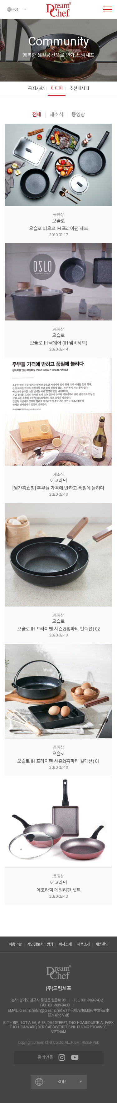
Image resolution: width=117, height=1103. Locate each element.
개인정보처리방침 (40, 944)
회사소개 (65, 944)
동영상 (78, 115)
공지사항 (36, 88)
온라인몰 (45, 1057)
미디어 (57, 88)
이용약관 (15, 944)
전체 (36, 115)
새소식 (56, 115)
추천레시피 (79, 88)
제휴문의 (102, 944)
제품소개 (83, 944)
